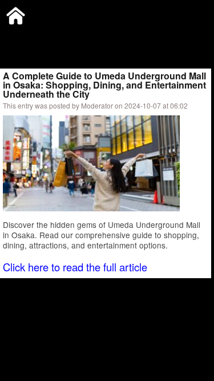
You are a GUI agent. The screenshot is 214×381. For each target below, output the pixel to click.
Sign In (119, 36)
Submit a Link (26, 36)
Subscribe (78, 36)
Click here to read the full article (75, 266)
